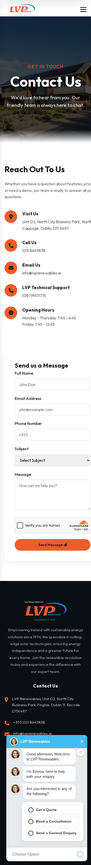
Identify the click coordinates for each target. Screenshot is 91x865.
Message (23, 474)
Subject (22, 448)
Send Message (50, 545)
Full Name (24, 373)
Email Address (28, 398)
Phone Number (28, 423)
